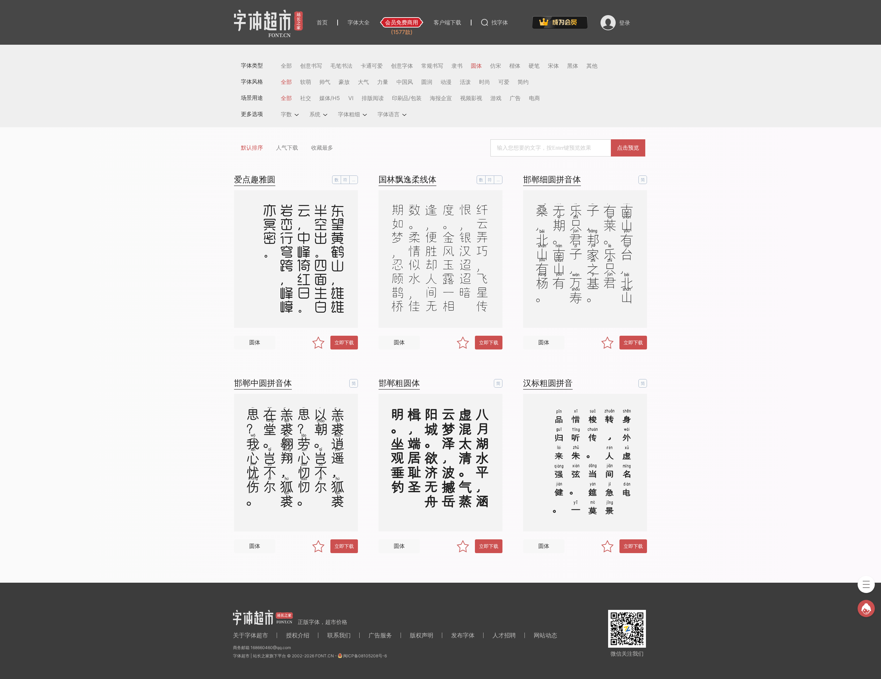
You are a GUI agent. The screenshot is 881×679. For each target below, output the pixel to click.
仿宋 (495, 65)
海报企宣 (441, 98)
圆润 (426, 82)
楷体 (514, 65)
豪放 (344, 82)
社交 (305, 98)
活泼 (465, 82)
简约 (523, 82)
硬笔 (534, 65)
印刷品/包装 (407, 98)
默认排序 (252, 148)
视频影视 (471, 98)
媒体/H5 (329, 98)
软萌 (305, 82)
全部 (286, 65)
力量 (382, 82)
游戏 (495, 98)
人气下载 (287, 148)
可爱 (503, 82)
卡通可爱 (372, 65)
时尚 (484, 82)
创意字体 (402, 65)
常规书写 (432, 65)
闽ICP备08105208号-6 (365, 655)
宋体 (553, 65)
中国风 (404, 82)
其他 (591, 65)
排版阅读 (373, 98)
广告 (515, 98)
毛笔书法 (341, 65)
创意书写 (311, 65)
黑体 (572, 65)
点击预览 (628, 148)
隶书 (457, 65)
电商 (534, 98)
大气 (363, 82)
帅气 (324, 82)
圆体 (476, 65)
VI (350, 98)
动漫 (446, 82)
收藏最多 (322, 148)
